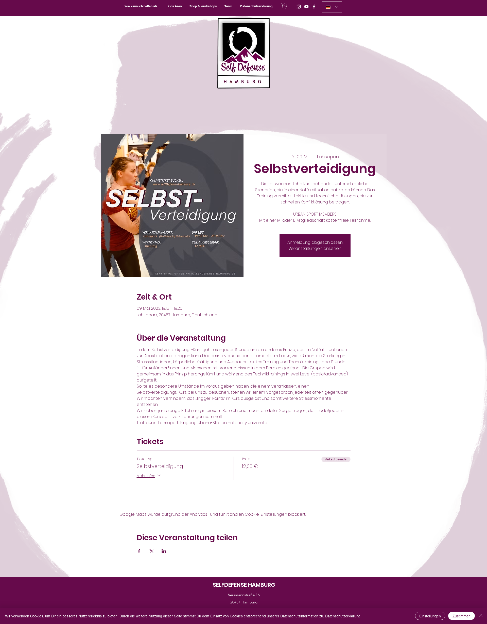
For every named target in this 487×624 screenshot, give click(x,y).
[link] (284, 6)
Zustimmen (462, 615)
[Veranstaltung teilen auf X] (151, 551)
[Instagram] (298, 6)
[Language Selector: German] (332, 7)
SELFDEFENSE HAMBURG (244, 585)
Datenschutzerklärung (342, 615)
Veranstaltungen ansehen (314, 248)
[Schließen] (481, 616)
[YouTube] (306, 6)
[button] (203, 6)
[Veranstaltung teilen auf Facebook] (139, 551)
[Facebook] (314, 6)
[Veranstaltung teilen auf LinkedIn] (164, 551)
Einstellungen (430, 615)
